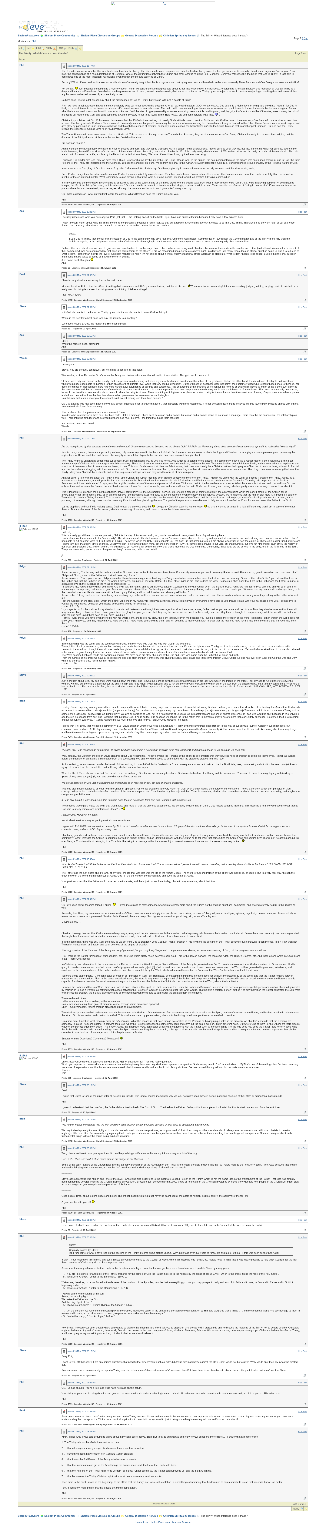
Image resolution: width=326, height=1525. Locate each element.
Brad (22, 274)
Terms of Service (181, 1522)
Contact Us (141, 1522)
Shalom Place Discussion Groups (100, 35)
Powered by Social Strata (163, 1504)
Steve (22, 306)
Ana (21, 211)
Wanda (23, 358)
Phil (34, 41)
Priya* (22, 566)
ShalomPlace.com (28, 35)
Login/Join (300, 53)
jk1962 (23, 526)
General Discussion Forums (141, 35)
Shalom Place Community (59, 35)
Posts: (67, 205)
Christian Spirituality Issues (179, 35)
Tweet (22, 59)
